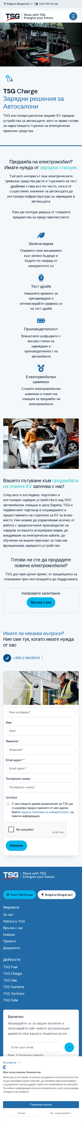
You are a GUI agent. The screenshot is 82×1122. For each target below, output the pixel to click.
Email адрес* (15, 760)
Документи (11, 948)
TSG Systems (13, 987)
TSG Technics (13, 993)
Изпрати (16, 845)
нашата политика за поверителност (45, 812)
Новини (9, 934)
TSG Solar (11, 1000)
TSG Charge (12, 973)
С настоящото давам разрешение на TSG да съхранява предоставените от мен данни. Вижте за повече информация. (42, 810)
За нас (8, 914)
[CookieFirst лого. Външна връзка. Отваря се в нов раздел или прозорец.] (4, 1067)
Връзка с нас (41, 602)
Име (10, 723)
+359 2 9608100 (26, 658)
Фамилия (13, 741)
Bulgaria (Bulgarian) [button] (58, 894)
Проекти (9, 941)
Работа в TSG (14, 921)
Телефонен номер (18, 779)
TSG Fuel (10, 967)
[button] (12, 1062)
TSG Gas (10, 980)
